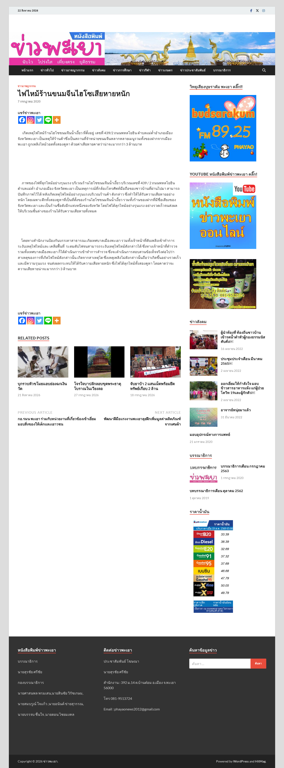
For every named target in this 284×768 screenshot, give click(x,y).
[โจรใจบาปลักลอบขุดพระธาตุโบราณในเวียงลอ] (99, 363)
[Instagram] (263, 10)
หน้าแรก (27, 70)
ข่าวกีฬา (145, 70)
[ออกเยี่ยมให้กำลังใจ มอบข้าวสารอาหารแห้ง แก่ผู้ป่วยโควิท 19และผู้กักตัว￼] (203, 384)
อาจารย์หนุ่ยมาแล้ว (236, 410)
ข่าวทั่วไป (47, 70)
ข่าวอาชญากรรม (73, 70)
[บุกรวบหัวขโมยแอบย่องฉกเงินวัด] (43, 363)
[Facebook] (251, 10)
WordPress (241, 761)
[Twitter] (257, 10)
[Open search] (264, 70)
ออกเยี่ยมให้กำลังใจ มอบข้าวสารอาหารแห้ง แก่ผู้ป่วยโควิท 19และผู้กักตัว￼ (242, 388)
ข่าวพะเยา (50, 761)
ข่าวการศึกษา (122, 70)
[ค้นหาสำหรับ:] (227, 664)
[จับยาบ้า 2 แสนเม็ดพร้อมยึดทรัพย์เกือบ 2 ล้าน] (155, 363)
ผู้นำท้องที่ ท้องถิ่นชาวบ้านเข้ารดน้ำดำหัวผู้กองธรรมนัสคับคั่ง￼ (243, 337)
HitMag (260, 761)
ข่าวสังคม (98, 70)
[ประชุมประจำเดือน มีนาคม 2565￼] (203, 359)
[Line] (48, 120)
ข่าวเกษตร (165, 70)
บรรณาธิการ (222, 70)
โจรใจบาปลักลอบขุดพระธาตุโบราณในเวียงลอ (97, 386)
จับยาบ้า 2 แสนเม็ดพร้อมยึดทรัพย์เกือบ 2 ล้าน (152, 386)
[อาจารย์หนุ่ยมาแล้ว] (203, 410)
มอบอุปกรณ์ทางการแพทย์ (210, 434)
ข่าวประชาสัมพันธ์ (193, 70)
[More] (57, 120)
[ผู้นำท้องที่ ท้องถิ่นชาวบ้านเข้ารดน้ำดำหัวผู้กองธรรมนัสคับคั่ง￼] (203, 333)
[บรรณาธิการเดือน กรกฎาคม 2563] (203, 466)
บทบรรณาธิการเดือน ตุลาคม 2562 (216, 491)
